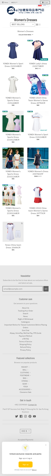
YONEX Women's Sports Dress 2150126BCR (13, 210)
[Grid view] (37, 24)
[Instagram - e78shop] (25, 416)
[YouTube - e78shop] (34, 416)
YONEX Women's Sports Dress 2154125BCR (13, 137)
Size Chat (25, 330)
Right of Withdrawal (25, 319)
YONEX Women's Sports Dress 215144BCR (13, 100)
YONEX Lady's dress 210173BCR (38, 64)
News (25, 316)
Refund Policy (25, 347)
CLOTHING (24, 372)
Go (46, 289)
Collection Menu (25, 35)
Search (25, 313)
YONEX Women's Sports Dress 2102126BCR (13, 174)
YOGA (25, 386)
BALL (25, 370)
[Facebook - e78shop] (21, 416)
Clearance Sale (25, 392)
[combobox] (43, 5)
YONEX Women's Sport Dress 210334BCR (13, 64)
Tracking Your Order (25, 311)
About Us (25, 308)
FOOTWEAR (24, 375)
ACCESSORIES (24, 389)
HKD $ (13, 2)
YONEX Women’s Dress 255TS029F (38, 172)
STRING (25, 381)
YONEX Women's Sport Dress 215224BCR (38, 135)
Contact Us (32, 405)
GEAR (24, 384)
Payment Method (25, 336)
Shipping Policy (25, 344)
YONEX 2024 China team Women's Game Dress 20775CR (38, 210)
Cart (46, 2)
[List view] (39, 24)
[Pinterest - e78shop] (29, 416)
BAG (24, 378)
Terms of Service (25, 341)
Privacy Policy (25, 350)
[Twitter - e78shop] (16, 416)
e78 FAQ (25, 339)
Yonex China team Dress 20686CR (13, 246)
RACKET (24, 367)
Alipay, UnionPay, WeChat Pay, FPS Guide (25, 333)
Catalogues (25, 322)
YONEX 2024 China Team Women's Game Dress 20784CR (38, 100)
